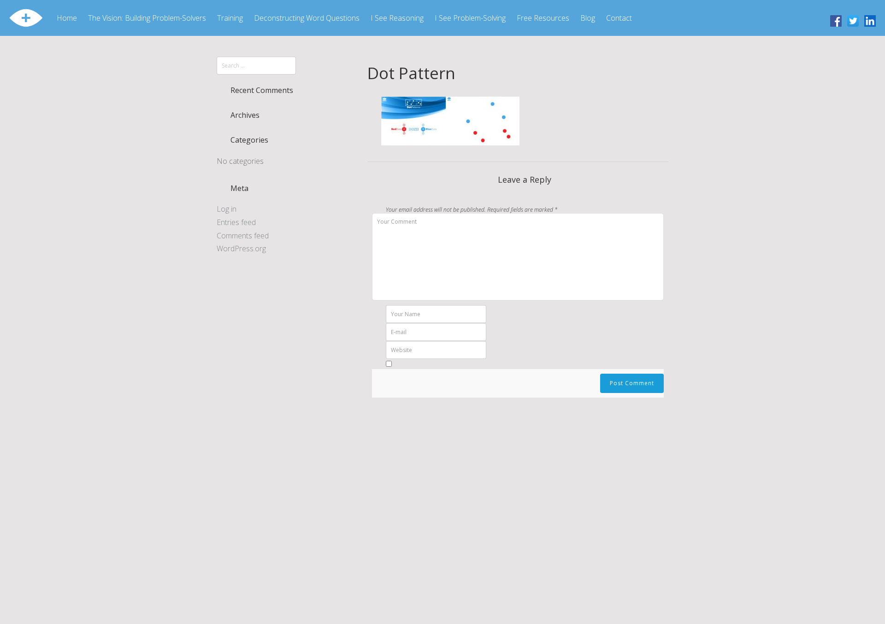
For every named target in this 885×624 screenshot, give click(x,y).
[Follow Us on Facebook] (836, 20)
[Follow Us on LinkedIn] (870, 20)
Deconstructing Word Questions (307, 18)
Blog (587, 18)
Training (230, 18)
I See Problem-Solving (470, 18)
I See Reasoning (397, 18)
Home (67, 18)
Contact (619, 18)
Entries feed (236, 222)
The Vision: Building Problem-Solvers (147, 18)
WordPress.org (241, 248)
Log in (226, 209)
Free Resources (543, 18)
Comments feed (243, 236)
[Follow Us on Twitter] (853, 20)
